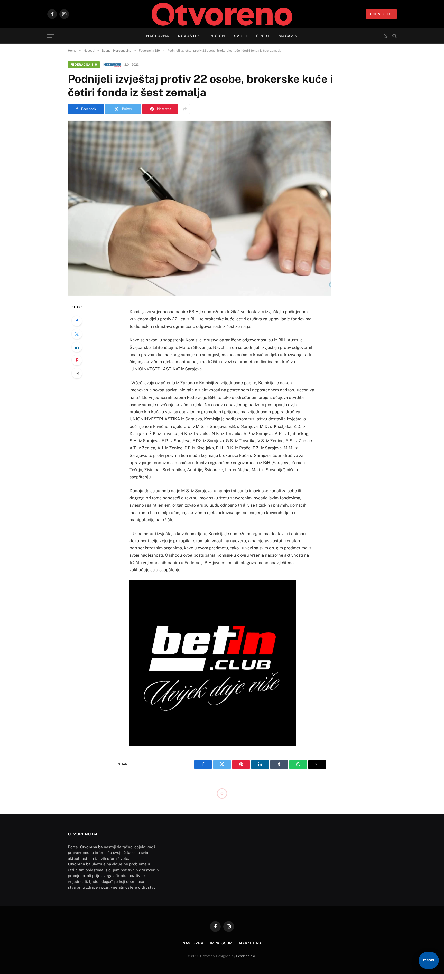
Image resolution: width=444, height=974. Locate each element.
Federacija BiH (83, 64)
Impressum (221, 943)
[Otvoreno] (222, 14)
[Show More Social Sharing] (185, 109)
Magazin (288, 36)
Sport (263, 36)
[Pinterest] (77, 360)
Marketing (250, 943)
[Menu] (50, 36)
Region (217, 36)
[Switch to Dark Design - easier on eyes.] (385, 36)
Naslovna (157, 36)
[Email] (77, 373)
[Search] (394, 36)
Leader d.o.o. (246, 956)
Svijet (241, 36)
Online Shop (381, 14)
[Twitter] (77, 334)
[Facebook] (77, 321)
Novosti (187, 36)
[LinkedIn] (77, 347)
